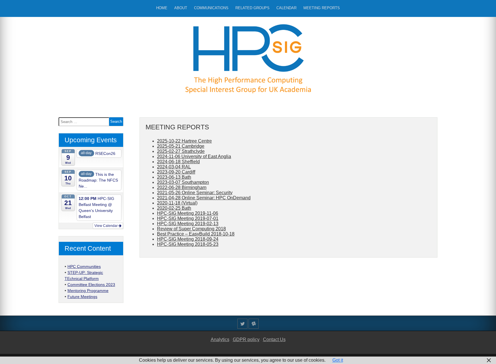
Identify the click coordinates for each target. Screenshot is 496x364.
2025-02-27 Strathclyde (181, 151)
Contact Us (274, 339)
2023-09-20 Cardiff (176, 172)
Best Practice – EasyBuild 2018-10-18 (196, 233)
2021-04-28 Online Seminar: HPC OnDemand (204, 197)
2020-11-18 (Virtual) (177, 203)
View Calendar (106, 226)
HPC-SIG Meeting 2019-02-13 (187, 223)
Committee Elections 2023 (91, 284)
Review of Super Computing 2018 (191, 228)
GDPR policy (246, 339)
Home (161, 8)
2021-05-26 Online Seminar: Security (194, 192)
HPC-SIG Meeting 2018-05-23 (187, 244)
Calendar (286, 8)
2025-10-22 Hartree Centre (184, 141)
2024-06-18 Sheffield (178, 161)
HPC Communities (84, 266)
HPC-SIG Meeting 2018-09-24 (187, 239)
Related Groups (252, 8)
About (180, 8)
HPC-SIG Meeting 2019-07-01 (187, 218)
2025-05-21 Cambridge (180, 146)
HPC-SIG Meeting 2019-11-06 (187, 213)
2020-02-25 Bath (174, 208)
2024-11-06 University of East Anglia (194, 156)
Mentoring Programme (87, 290)
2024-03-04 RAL (174, 166)
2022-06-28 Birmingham (181, 187)
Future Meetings (82, 296)
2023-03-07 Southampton (183, 182)
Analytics (220, 339)
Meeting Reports (321, 8)
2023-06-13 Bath (174, 177)
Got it (337, 360)
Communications (211, 8)
